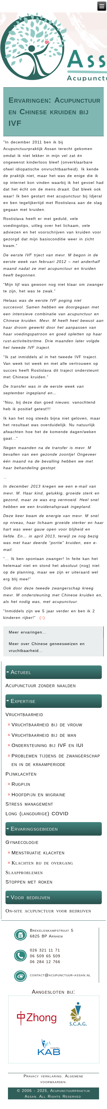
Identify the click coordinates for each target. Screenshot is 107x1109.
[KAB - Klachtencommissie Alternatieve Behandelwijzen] (49, 1059)
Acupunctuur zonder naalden (40, 685)
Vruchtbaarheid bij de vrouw (47, 724)
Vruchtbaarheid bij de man (44, 735)
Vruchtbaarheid (24, 714)
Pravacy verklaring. (43, 1076)
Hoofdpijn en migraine (39, 794)
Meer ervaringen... (27, 632)
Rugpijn (21, 784)
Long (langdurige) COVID (37, 813)
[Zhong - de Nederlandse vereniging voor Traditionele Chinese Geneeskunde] (36, 1030)
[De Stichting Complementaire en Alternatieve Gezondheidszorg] (78, 1030)
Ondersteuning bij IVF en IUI (47, 745)
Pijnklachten (20, 774)
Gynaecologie (22, 842)
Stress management (29, 804)
